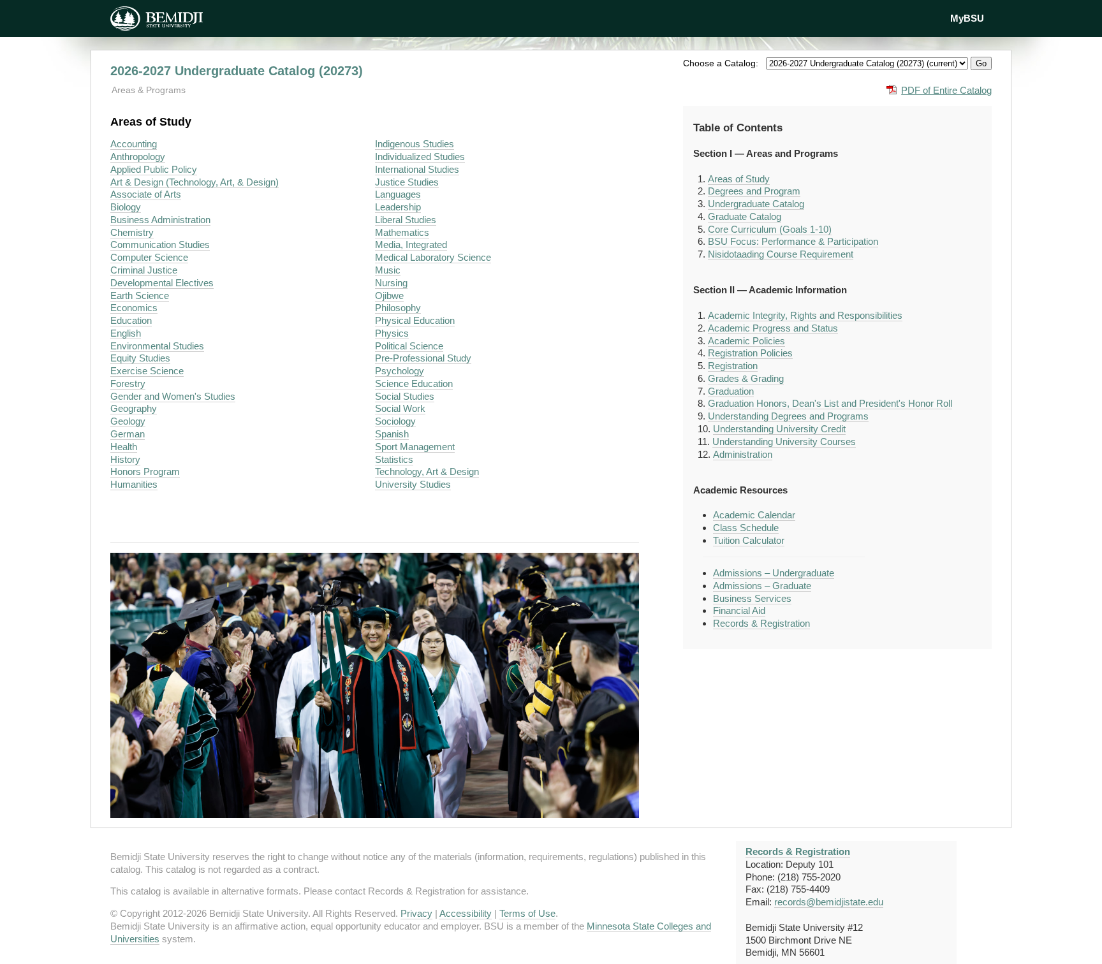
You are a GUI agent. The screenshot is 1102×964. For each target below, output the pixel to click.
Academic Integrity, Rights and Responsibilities (805, 315)
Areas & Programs (149, 90)
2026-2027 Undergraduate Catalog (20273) (236, 71)
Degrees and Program (754, 191)
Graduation (731, 391)
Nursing (391, 282)
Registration (733, 365)
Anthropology (137, 156)
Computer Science (149, 257)
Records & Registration (761, 623)
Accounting (133, 143)
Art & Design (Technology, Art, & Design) (194, 182)
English (125, 333)
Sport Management (415, 446)
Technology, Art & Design (427, 471)
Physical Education (415, 320)
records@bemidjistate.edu (828, 901)
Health (123, 446)
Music (387, 270)
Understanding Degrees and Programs (788, 416)
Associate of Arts (145, 194)
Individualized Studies (420, 156)
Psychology (399, 370)
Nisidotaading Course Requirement (780, 254)
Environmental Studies (157, 345)
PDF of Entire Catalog (946, 90)
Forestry (127, 383)
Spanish (392, 433)
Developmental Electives (162, 282)
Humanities (134, 484)
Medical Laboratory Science (433, 257)
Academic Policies (746, 340)
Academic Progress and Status (773, 328)
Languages (398, 194)
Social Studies (404, 396)
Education (131, 320)
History (125, 459)
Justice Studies (407, 182)
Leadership (398, 206)
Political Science (409, 345)
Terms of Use (527, 913)
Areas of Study (739, 178)
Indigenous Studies (414, 143)
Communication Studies (160, 244)
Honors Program (145, 471)
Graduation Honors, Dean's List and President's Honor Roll (830, 403)
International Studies (417, 169)
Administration (742, 454)
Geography (133, 408)
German (127, 433)
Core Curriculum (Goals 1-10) (770, 229)
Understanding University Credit (779, 428)
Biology (125, 206)
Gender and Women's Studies (172, 396)
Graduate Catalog (744, 216)
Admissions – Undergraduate (773, 572)
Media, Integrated (411, 244)
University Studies (413, 484)
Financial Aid (739, 610)
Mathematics (402, 232)
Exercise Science (147, 370)
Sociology (395, 421)
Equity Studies (140, 358)
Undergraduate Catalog (756, 203)
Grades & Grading (746, 378)
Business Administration (160, 219)
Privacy (416, 913)
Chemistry (132, 232)
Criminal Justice (143, 270)
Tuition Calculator (748, 540)
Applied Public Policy (153, 169)
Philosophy (398, 307)
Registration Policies (750, 352)
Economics (134, 307)
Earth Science (139, 295)
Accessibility (465, 913)
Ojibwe (389, 295)
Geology (127, 421)
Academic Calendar (754, 514)
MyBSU (967, 18)
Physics (392, 333)
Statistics (394, 459)
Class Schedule (746, 527)
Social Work (400, 408)
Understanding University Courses (784, 441)
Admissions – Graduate (762, 585)
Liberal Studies (405, 219)
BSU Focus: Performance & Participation (793, 241)
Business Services (752, 598)
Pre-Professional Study (423, 358)
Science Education (414, 383)
